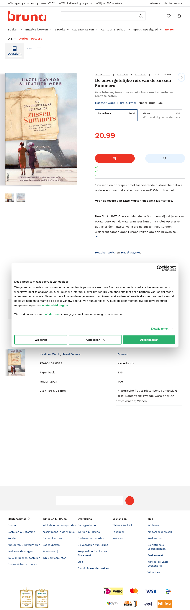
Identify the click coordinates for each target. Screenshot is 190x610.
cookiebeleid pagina (54, 305)
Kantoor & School (113, 29)
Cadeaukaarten (83, 29)
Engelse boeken (36, 29)
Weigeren (41, 339)
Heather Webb (105, 103)
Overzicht (102, 74)
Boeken (13, 29)
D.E (10, 38)
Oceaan (122, 354)
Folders (36, 38)
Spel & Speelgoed (145, 29)
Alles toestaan (149, 339)
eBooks (60, 29)
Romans (140, 74)
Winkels (155, 3)
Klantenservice (173, 3)
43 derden (52, 314)
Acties (24, 38)
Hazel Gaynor (127, 103)
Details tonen (159, 328)
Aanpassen (93, 339)
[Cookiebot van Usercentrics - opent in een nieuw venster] (159, 268)
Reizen (170, 29)
